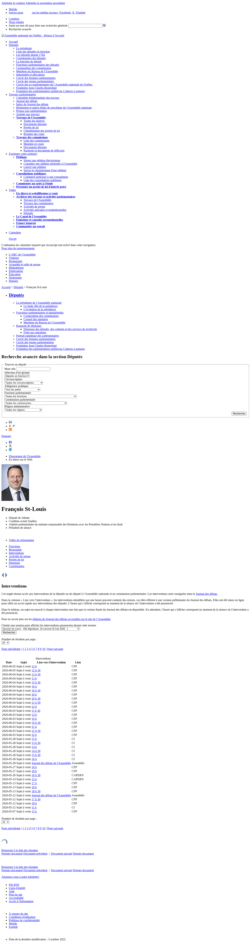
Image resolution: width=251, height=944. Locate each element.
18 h (34, 771)
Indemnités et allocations (30, 74)
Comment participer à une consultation (46, 176)
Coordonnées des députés (31, 58)
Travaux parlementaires (22, 94)
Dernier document (83, 853)
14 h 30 (36, 751)
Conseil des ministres (36, 319)
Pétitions (21, 157)
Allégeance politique (16, 386)
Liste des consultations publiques (43, 180)
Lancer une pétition (35, 167)
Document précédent (35, 853)
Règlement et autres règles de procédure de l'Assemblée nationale (54, 107)
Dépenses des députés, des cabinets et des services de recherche (60, 329)
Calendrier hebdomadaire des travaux (37, 97)
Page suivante (55, 649)
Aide (12, 891)
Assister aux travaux (28, 114)
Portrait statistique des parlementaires (37, 335)
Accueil (13, 41)
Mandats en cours (34, 143)
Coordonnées (16, 566)
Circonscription (13, 379)
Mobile (13, 923)
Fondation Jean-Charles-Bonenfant (36, 87)
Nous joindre (16, 22)
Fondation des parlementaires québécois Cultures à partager (50, 91)
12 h (34, 666)
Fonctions (14, 546)
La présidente (24, 48)
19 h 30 (36, 722)
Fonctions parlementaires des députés (37, 64)
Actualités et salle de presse (24, 264)
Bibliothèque (16, 267)
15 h (34, 738)
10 (43, 649)
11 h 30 (36, 710)
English (13, 926)
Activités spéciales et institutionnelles (45, 209)
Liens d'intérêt (17, 888)
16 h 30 (36, 690)
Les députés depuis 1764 (30, 54)
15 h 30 (36, 682)
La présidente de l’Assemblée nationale (39, 302)
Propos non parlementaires (31, 110)
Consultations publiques (31, 173)
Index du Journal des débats (32, 104)
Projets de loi (31, 127)
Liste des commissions (36, 140)
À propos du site (18, 913)
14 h (34, 747)
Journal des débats (26, 101)
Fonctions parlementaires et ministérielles (40, 312)
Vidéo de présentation (21, 540)
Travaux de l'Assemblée (31, 117)
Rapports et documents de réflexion (44, 150)
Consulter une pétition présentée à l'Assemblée (50, 163)
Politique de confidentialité (24, 920)
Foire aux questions (35, 332)
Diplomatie (15, 277)
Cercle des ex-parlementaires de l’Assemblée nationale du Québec (54, 84)
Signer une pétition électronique (42, 160)
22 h (34, 706)
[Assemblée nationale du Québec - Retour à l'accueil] (32, 35)
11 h (34, 807)
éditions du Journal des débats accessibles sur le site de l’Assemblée (72, 619)
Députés (13, 45)
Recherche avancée (20, 29)
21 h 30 (36, 702)
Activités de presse (34, 206)
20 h (34, 694)
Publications (16, 271)
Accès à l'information (21, 901)
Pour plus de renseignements (18, 248)
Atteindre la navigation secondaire (45, 3)
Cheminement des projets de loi (42, 130)
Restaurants (15, 261)
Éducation (15, 274)
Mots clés (9, 368)
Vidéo (12, 190)
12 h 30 (36, 670)
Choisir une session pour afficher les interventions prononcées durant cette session (48, 625)
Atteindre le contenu (13, 3)
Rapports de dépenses (28, 325)
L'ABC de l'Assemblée (22, 254)
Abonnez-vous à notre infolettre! (20, 876)
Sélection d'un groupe (17, 372)
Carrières (14, 18)
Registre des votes (34, 134)
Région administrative (17, 406)
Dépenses (14, 562)
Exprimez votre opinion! (23, 153)
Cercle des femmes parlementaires (35, 78)
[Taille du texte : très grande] (13, 426)
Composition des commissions (33, 68)
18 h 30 (36, 791)
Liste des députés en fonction (33, 51)
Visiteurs (14, 257)
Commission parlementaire (19, 399)
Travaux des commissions (32, 137)
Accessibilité (16, 897)
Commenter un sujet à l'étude (34, 183)
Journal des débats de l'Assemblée (51, 763)
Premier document (12, 853)
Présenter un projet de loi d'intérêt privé (41, 186)
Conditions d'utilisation (22, 917)
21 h (34, 726)
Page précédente (10, 649)
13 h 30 (36, 743)
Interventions (16, 553)
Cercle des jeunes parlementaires (35, 81)
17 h (34, 783)
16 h (34, 686)
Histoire (13, 280)
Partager (6, 436)
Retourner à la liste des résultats (19, 850)
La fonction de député (29, 61)
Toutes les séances (34, 120)
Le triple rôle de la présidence (41, 306)
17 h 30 (36, 799)
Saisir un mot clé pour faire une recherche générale (38, 25)
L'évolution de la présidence (40, 309)
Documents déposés (35, 124)
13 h (34, 678)
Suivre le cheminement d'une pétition (45, 170)
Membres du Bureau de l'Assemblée (37, 71)
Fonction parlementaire (17, 392)
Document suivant (61, 853)
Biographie (15, 549)
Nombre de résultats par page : (19, 639)
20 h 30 (36, 698)
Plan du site (15, 894)
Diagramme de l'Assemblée (25, 456)
